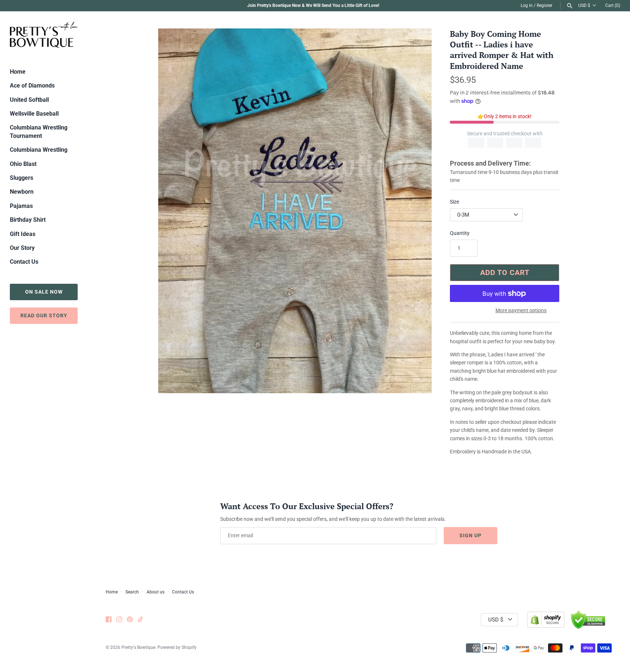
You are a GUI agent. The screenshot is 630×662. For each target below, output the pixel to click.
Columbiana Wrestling (38, 149)
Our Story (22, 247)
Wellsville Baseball (34, 113)
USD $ (584, 5)
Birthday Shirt (28, 219)
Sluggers (21, 177)
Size (454, 202)
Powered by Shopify (177, 647)
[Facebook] (109, 619)
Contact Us (24, 261)
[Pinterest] (130, 619)
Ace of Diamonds (32, 85)
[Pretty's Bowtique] (44, 34)
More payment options (521, 310)
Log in (527, 5)
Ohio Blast (23, 163)
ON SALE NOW (44, 292)
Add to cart (504, 272)
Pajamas (21, 205)
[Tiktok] (140, 619)
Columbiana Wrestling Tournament (38, 131)
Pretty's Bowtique (138, 647)
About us (155, 592)
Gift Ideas (22, 234)
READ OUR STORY (43, 315)
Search (132, 592)
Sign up (470, 535)
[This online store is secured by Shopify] (545, 620)
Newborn (22, 191)
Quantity (460, 233)
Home (18, 71)
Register (544, 5)
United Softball (29, 99)
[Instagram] (119, 619)
